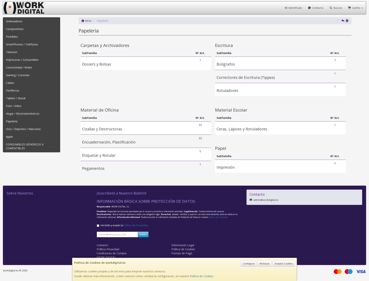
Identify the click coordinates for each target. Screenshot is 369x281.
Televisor (11, 52)
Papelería (11, 121)
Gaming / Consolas (18, 75)
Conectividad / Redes (19, 67)
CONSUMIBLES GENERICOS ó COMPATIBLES (24, 146)
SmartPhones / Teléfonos (22, 44)
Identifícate (295, 8)
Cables (10, 83)
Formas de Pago (181, 253)
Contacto (317, 8)
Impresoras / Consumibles (22, 60)
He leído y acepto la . (124, 225)
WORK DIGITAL (106, 257)
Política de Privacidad (218, 217)
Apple (9, 136)
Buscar (337, 8)
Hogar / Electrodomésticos (22, 113)
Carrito (356, 8)
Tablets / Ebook (16, 98)
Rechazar (265, 263)
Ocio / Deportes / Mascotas (23, 129)
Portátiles (12, 36)
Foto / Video (13, 106)
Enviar (143, 234)
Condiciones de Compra (111, 253)
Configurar (249, 263)
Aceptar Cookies (284, 263)
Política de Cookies (201, 276)
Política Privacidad (108, 249)
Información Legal (182, 245)
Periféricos (12, 90)
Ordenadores (14, 21)
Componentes (15, 29)
